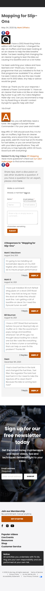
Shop (4, 543)
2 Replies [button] (23, 355)
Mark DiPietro (23, 27)
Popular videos (9, 534)
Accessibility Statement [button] (11, 576)
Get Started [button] (17, 519)
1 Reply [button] (24, 275)
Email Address (29, 200)
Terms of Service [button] (37, 572)
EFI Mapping (33, 156)
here (19, 181)
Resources (7, 540)
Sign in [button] (27, 193)
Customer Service (11, 546)
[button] (3, 33)
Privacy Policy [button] (14, 574)
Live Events (7, 537)
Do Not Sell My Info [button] (29, 574)
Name (10, 199)
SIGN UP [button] (30, 476)
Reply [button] (34, 275)
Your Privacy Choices (30, 576)
